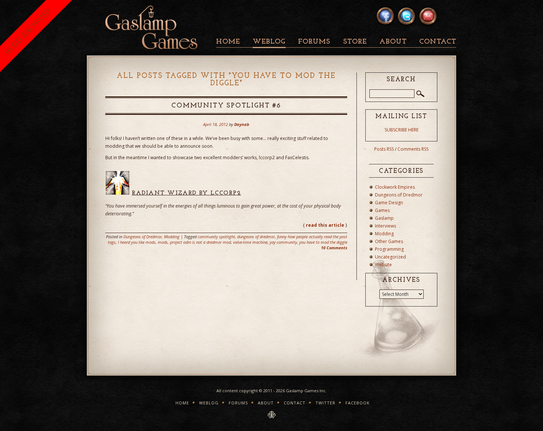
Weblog (269, 41)
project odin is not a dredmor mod (200, 242)
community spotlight (216, 236)
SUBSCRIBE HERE (402, 130)
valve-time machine (250, 242)
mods (163, 242)
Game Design (389, 202)
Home (228, 41)
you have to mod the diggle (323, 242)
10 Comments (334, 247)
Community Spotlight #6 (226, 106)
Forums (314, 41)
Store (355, 41)
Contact (437, 41)
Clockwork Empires (395, 187)
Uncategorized (390, 257)
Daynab (241, 124)
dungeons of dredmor (256, 236)
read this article (325, 225)
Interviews (385, 226)
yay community (283, 242)
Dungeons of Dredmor (142, 236)
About (393, 41)
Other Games (389, 241)
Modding (172, 236)
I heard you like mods (137, 242)
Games (382, 210)
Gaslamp (384, 218)
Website (383, 264)
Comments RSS (412, 149)
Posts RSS (384, 149)
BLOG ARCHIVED (27, 31)
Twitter (325, 403)
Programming (389, 249)
